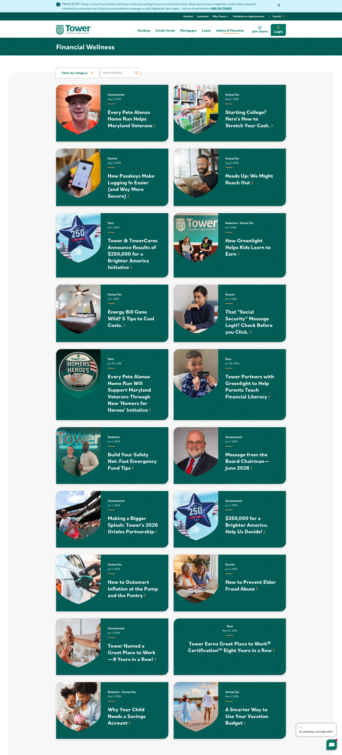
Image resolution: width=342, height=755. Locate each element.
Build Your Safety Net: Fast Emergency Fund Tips (132, 461)
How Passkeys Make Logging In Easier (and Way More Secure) (131, 185)
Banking (144, 30)
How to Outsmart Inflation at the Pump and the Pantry (133, 588)
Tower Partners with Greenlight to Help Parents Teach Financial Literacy (249, 386)
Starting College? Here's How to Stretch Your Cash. (247, 118)
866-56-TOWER (222, 8)
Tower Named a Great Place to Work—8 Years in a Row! (132, 652)
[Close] (279, 5)
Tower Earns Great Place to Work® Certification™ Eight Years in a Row (230, 647)
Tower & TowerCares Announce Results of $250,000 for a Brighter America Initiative (132, 253)
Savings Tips (232, 94)
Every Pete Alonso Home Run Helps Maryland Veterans (130, 118)
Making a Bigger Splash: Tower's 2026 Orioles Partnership (133, 524)
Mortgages (188, 30)
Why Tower (220, 16)
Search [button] (277, 16)
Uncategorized (116, 94)
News (111, 222)
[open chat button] (332, 745)
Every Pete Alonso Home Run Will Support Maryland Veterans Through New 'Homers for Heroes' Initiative (129, 393)
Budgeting (231, 222)
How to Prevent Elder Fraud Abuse (250, 585)
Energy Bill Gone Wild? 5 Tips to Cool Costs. (131, 318)
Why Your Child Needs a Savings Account (127, 716)
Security (112, 158)
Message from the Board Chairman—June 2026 (247, 461)
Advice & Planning (230, 30)
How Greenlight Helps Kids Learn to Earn (248, 247)
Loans (206, 30)
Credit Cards (165, 30)
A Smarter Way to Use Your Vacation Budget (246, 716)
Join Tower (260, 31)
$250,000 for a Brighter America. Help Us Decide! (246, 524)
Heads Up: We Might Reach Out (249, 179)
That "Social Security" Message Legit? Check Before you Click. (249, 321)
